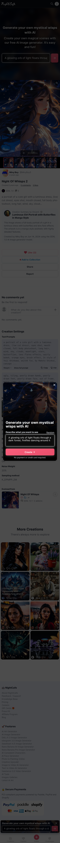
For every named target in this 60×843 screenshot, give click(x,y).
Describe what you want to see (22, 432)
